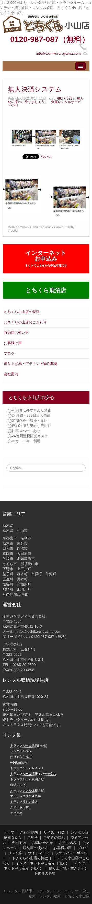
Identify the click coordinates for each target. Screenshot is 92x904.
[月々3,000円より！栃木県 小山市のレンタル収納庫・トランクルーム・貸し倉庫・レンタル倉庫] (46, 24)
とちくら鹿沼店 (46, 290)
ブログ (9, 353)
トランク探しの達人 (24, 802)
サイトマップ (39, 853)
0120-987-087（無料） (49, 39)
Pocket (45, 156)
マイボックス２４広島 (25, 796)
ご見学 (32, 837)
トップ (9, 832)
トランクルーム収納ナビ (27, 779)
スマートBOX (19, 807)
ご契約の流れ (54, 837)
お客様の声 (13, 343)
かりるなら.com (21, 757)
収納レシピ (18, 785)
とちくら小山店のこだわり (25, 322)
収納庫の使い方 (16, 333)
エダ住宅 (16, 813)
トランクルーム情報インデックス (33, 773)
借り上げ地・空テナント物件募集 (30, 363)
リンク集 (15, 853)
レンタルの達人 (21, 751)
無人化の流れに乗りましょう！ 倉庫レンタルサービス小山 (45, 102)
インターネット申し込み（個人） (42, 863)
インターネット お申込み (46, 258)
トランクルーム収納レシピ (28, 745)
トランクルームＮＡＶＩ (27, 768)
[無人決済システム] (46, 139)
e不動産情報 (18, 762)
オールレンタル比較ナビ (27, 790)
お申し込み (68, 843)
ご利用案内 (29, 832)
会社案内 (11, 374)
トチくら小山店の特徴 (30, 858)
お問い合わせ (42, 843)
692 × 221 (64, 98)
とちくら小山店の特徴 (22, 312)
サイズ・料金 (54, 832)
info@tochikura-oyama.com (58, 53)
